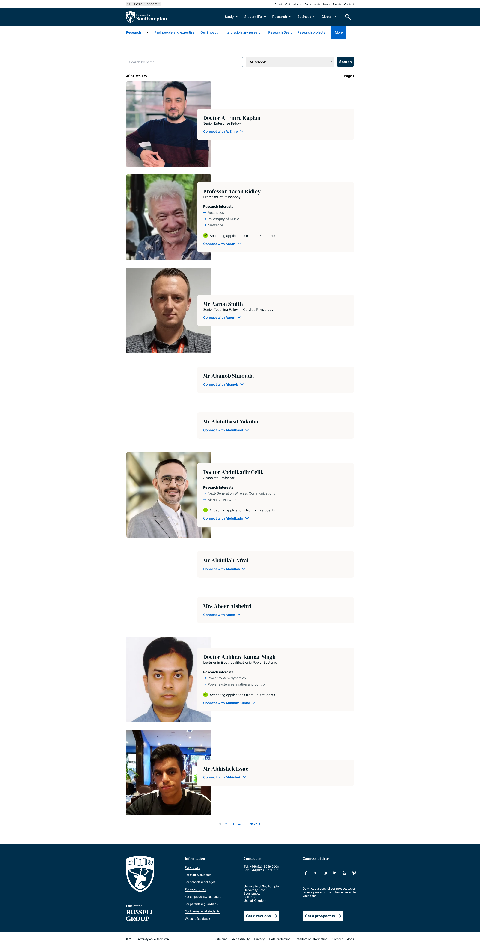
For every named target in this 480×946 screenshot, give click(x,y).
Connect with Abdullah (221, 569)
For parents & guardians (201, 904)
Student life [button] (253, 17)
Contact (349, 4)
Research (133, 32)
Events (337, 4)
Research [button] (279, 17)
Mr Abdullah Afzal (226, 560)
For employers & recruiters (203, 897)
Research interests (218, 206)
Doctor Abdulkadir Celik (233, 472)
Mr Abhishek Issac (225, 768)
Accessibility (241, 939)
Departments (312, 4)
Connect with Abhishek (222, 777)
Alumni (297, 4)
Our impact (209, 32)
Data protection (279, 939)
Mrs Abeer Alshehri (227, 606)
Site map (221, 939)
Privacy (259, 939)
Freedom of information (311, 939)
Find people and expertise (174, 32)
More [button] (339, 32)
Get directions (258, 916)
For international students (202, 911)
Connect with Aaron (219, 244)
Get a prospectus (320, 916)
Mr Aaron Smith (223, 304)
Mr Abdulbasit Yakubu (230, 421)
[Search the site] (346, 17)
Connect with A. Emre (220, 131)
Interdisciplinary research (243, 32)
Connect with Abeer (219, 615)
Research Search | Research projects (296, 32)
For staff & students (198, 875)
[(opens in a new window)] (306, 873)
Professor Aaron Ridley (232, 191)
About (278, 4)
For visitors (192, 867)
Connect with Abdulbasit (223, 430)
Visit (287, 4)
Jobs (350, 939)
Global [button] (327, 17)
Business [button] (304, 17)
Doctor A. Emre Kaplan (231, 118)
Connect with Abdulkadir (223, 518)
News (326, 4)
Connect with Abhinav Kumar (226, 703)
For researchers (195, 889)
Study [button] (229, 17)
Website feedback (197, 918)
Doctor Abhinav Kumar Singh (239, 657)
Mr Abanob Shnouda (228, 376)
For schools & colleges (200, 882)
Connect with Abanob (220, 384)
